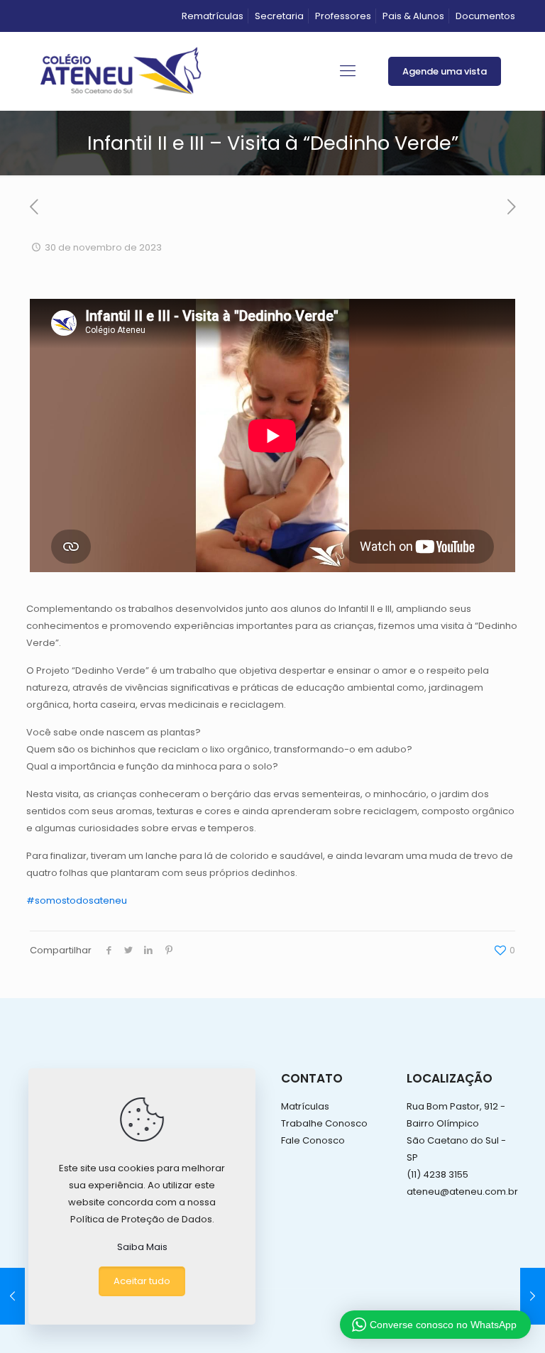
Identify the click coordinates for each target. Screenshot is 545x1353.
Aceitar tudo (142, 1281)
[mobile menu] (348, 71)
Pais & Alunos (413, 16)
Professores (343, 16)
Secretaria (279, 16)
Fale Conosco (313, 1140)
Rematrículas (212, 16)
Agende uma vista (444, 71)
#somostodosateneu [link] (76, 900)
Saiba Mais (142, 1247)
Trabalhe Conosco (324, 1123)
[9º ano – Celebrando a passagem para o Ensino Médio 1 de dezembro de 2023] (532, 1296)
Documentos (485, 16)
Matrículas (305, 1106)
